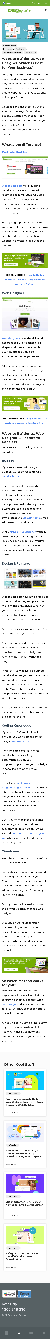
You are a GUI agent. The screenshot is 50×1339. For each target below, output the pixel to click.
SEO (17, 522)
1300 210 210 (14, 1309)
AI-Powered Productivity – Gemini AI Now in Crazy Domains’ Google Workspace (23, 1153)
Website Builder (14, 152)
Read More (11, 1113)
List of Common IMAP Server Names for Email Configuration (24, 1203)
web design (9, 1004)
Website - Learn (9, 46)
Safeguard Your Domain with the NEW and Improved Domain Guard (23, 1256)
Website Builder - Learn (12, 52)
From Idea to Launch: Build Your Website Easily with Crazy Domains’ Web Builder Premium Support (24, 1103)
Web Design (20, 49)
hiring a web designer (22, 532)
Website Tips (31, 52)
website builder (11, 476)
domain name (31, 517)
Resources (7, 49)
